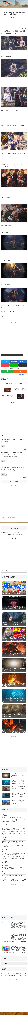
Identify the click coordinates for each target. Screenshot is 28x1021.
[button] (22, 365)
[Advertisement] (14, 22)
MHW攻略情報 (5, 355)
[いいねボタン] (3, 316)
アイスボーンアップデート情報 (17, 355)
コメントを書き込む (14, 481)
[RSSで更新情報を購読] (20, 371)
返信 (25, 449)
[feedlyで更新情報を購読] (7, 371)
